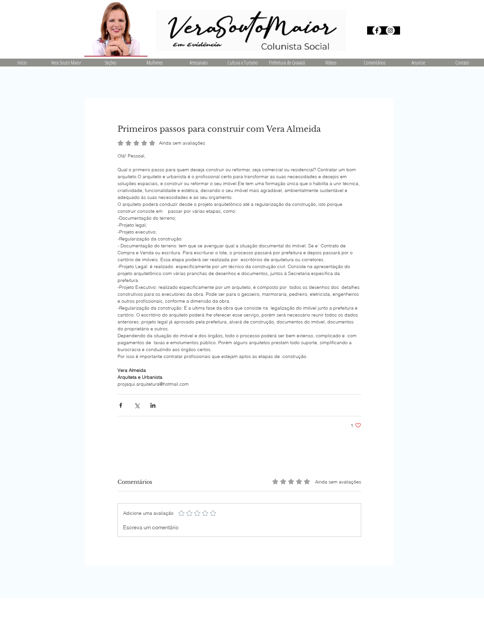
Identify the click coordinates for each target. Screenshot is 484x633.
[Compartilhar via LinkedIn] (153, 405)
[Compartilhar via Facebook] (121, 405)
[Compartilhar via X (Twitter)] (137, 405)
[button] (110, 63)
